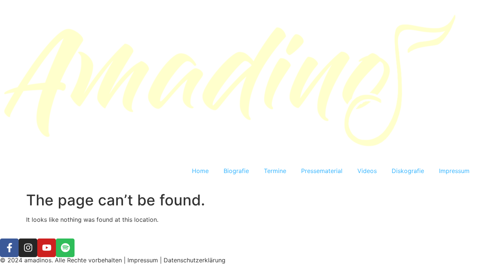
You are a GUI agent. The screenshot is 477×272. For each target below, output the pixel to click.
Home (200, 171)
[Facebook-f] (9, 248)
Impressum (454, 171)
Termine (275, 171)
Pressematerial (321, 171)
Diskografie (408, 171)
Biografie (236, 171)
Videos (367, 171)
